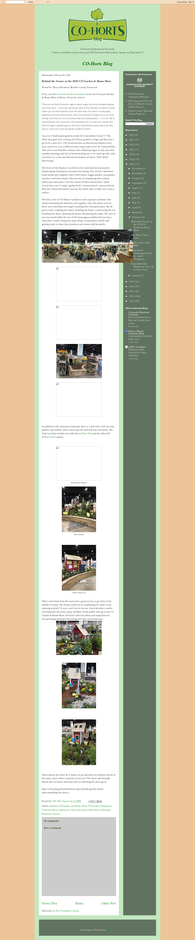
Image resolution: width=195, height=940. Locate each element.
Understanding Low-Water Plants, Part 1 (140, 337)
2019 (132, 159)
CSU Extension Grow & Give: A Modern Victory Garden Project (140, 103)
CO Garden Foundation (99, 805)
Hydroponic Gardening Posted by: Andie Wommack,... (141, 254)
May (134, 202)
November (137, 173)
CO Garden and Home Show (73, 805)
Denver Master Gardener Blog (136, 332)
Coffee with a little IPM (140, 244)
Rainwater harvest (51, 813)
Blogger (110, 929)
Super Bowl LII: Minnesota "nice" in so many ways (142, 266)
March (135, 212)
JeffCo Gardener (137, 347)
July (134, 192)
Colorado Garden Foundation (71, 94)
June (134, 197)
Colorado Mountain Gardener (138, 313)
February (137, 217)
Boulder (54, 805)
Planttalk (105, 809)
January (136, 275)
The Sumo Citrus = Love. (140, 236)
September (137, 183)
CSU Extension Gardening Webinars (138, 95)
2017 (132, 281)
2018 (132, 164)
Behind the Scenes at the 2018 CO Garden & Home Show (141, 226)
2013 (132, 301)
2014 (132, 296)
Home (79, 903)
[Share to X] (95, 801)
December (137, 168)
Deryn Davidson (79, 809)
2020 (132, 154)
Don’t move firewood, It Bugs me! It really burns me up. (139, 320)
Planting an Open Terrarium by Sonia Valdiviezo (137, 352)
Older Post (109, 903)
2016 (132, 286)
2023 (132, 139)
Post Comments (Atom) (67, 910)
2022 (132, 144)
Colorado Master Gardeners (56, 809)
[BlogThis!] (92, 801)
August (136, 187)
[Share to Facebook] (98, 801)
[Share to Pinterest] (100, 801)
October (136, 178)
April (135, 207)
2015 (132, 291)
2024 (132, 135)
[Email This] (90, 801)
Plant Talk (87, 433)
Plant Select (50, 437)
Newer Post (49, 903)
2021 (132, 149)
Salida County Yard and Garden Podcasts (140, 112)
